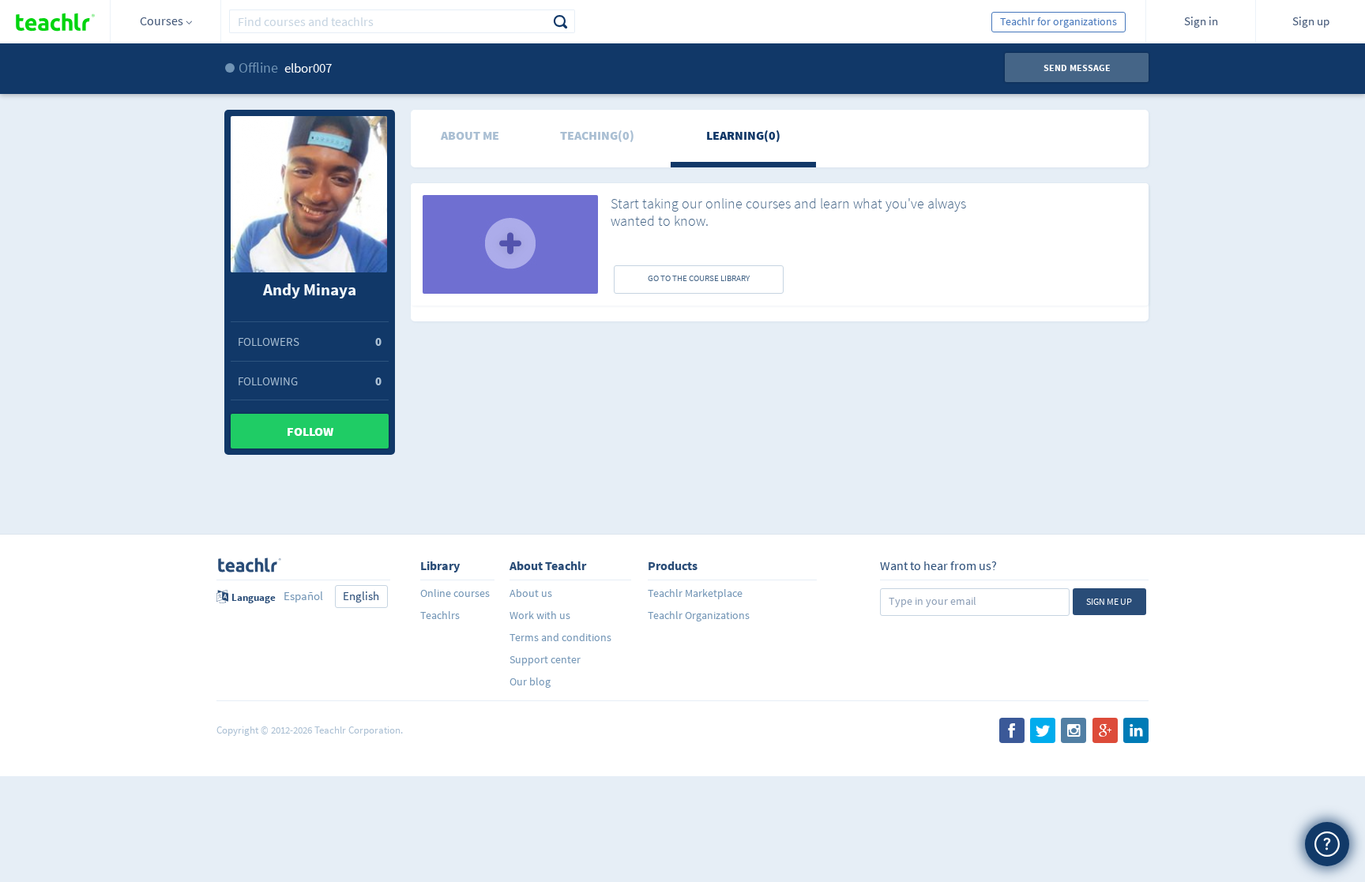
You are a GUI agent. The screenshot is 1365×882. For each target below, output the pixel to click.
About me (470, 135)
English (361, 595)
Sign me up (1109, 601)
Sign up (1310, 20)
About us (531, 593)
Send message (1077, 67)
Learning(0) (743, 135)
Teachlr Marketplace (695, 593)
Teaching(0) (597, 135)
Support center (545, 659)
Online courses (455, 593)
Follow (310, 431)
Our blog (530, 681)
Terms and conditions (560, 637)
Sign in (1201, 20)
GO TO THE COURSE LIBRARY (699, 277)
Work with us (540, 615)
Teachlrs (440, 615)
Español (303, 595)
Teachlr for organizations (1058, 21)
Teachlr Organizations (699, 615)
